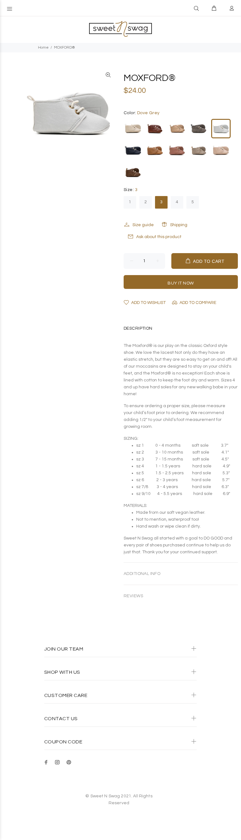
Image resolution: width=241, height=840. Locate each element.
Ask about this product (158, 237)
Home (43, 47)
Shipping (178, 225)
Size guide (143, 225)
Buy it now (181, 283)
